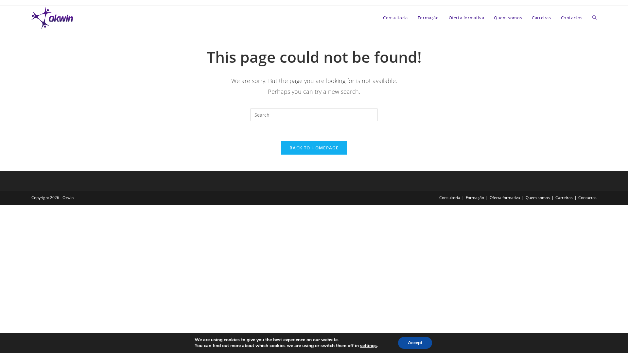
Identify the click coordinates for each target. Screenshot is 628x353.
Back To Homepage (314, 148)
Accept (415, 343)
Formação (475, 197)
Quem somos (538, 197)
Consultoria (449, 197)
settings (368, 346)
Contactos (587, 197)
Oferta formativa (505, 197)
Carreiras (564, 197)
